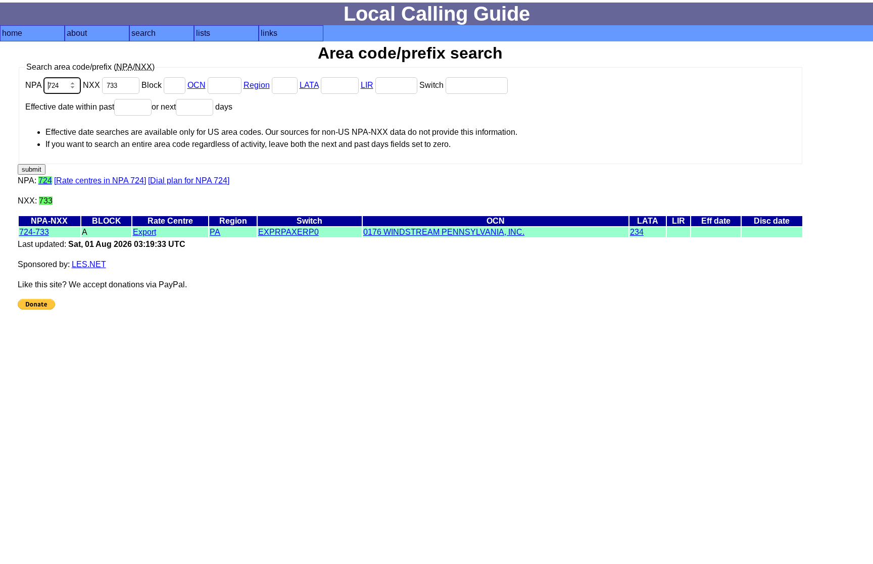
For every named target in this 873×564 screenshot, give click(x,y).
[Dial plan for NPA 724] (188, 180)
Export (144, 232)
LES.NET (89, 264)
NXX (92, 85)
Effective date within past (69, 106)
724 (45, 180)
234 (637, 232)
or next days (192, 106)
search (143, 33)
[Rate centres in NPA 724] (100, 180)
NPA (34, 85)
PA (215, 232)
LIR (367, 85)
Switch (432, 85)
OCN (196, 85)
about (77, 33)
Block (152, 85)
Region (257, 85)
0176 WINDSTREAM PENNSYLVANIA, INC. (443, 232)
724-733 (34, 232)
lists (203, 33)
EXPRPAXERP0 (288, 232)
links (269, 33)
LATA (309, 85)
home (12, 33)
